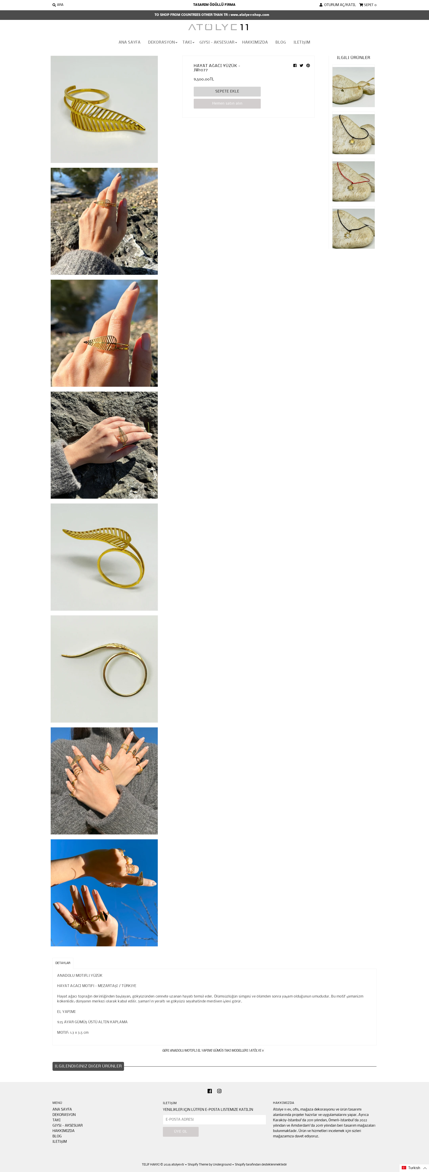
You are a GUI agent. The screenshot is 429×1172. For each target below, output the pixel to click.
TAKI (187, 42)
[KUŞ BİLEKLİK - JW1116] (353, 86)
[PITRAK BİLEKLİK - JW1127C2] (353, 180)
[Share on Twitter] (302, 66)
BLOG (280, 42)
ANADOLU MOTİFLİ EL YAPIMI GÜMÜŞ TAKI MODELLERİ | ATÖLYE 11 (216, 1050)
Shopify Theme (198, 1164)
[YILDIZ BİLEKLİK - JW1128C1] (353, 227)
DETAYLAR (62, 963)
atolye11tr (177, 1164)
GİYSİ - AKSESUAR (217, 42)
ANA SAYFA (130, 42)
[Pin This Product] (308, 66)
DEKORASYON (161, 42)
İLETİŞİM (302, 42)
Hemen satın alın (227, 103)
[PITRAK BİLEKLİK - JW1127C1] (353, 133)
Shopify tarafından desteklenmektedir (261, 1164)
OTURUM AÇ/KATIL (339, 5)
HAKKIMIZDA (255, 42)
